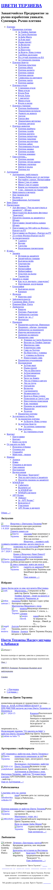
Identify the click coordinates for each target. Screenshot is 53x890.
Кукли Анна (24, 95)
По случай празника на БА (31, 57)
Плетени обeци (25, 67)
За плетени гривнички (35, 426)
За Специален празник (29, 60)
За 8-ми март (24, 39)
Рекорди (22, 309)
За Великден (24, 44)
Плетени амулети (26, 123)
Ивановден (29, 408)
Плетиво (11, 27)
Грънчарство (24, 263)
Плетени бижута (20, 62)
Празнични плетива (22, 29)
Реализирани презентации (30, 248)
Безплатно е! (24, 503)
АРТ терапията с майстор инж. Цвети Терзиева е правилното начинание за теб (24, 755)
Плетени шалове (26, 159)
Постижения (18, 470)
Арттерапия (12, 172)
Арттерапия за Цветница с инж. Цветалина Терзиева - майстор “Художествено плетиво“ (23, 774)
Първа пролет (24, 42)
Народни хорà (25, 296)
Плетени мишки (26, 149)
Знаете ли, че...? (25, 317)
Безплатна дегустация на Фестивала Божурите (30, 851)
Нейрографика (25, 271)
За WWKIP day (25, 490)
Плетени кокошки (26, 154)
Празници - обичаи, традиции (32, 327)
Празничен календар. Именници (34, 324)
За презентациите (20, 238)
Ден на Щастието (32, 370)
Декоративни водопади (29, 111)
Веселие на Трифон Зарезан (37, 342)
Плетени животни (21, 126)
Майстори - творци (21, 454)
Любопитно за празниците (31, 330)
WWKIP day (18, 482)
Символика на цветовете (30, 78)
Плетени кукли (19, 85)
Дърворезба (23, 266)
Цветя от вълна (25, 167)
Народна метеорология (29, 332)
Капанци (22, 291)
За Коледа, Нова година (29, 52)
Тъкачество (23, 276)
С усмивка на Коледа (34, 355)
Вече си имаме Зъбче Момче (28, 824)
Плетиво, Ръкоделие (28, 312)
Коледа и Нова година (34, 396)
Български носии (26, 289)
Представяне (18, 436)
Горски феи (23, 118)
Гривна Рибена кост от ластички (33, 177)
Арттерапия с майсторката (25, 174)
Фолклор (16, 294)
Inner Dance (12, 202)
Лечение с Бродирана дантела (27, 842)
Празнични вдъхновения (30, 360)
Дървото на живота (27, 113)
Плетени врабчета (26, 128)
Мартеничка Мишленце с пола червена (26, 607)
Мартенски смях (32, 345)
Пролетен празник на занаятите (33, 480)
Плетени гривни (26, 72)
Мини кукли (24, 100)
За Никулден (24, 50)
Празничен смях (26, 337)
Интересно (23, 319)
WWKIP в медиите (27, 492)
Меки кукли (24, 90)
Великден (28, 388)
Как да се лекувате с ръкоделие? (33, 281)
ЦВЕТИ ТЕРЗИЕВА (21, 5)
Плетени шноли (25, 75)
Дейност (22, 498)
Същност (22, 240)
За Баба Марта (25, 37)
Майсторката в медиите (23, 192)
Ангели (21, 116)
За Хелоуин (23, 47)
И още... (11, 251)
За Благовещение (32, 373)
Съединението (31, 391)
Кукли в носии (25, 103)
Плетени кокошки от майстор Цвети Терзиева (23, 809)
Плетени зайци (25, 144)
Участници (23, 505)
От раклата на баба (16, 444)
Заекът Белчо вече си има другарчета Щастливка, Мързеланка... (25, 589)
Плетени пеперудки (27, 136)
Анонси (16, 459)
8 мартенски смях (32, 347)
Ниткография (24, 268)
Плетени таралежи (27, 139)
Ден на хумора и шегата (35, 380)
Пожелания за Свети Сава (36, 398)
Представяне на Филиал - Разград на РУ (31, 233)
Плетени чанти (25, 80)
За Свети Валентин (27, 34)
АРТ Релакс (18, 495)
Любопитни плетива (28, 314)
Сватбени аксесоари (28, 55)
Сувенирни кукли (26, 88)
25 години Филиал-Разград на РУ (28, 235)
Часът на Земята (31, 378)
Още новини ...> (32, 577)
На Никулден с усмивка (35, 352)
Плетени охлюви (26, 151)
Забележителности (21, 299)
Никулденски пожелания (36, 401)
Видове (21, 243)
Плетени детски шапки (29, 162)
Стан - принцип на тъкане (30, 190)
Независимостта (31, 393)
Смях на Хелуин (32, 350)
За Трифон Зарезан (27, 32)
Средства (22, 246)
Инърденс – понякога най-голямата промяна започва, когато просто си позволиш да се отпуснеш (25, 544)
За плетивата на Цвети (23, 416)
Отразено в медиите (22, 464)
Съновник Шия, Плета (23, 302)
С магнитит (23, 98)
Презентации (13, 205)
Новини (11, 457)
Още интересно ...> (37, 831)
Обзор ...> (6, 513)
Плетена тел (24, 169)
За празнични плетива (29, 419)
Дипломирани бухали (28, 146)
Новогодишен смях (33, 358)
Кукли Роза (23, 93)
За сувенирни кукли (33, 431)
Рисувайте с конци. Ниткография (34, 179)
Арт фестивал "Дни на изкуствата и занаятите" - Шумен (29, 208)
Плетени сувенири (21, 106)
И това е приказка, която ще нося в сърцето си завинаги (27, 565)
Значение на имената (28, 335)
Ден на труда (30, 383)
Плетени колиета (26, 70)
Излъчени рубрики (21, 447)
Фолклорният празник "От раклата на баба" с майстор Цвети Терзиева (23, 730)
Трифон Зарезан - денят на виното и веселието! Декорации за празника (30, 598)
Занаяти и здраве (20, 279)
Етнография (18, 286)
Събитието (23, 485)
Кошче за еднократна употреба (33, 187)
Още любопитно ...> (36, 860)
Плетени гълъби (26, 131)
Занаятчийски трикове (29, 258)
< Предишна (13, 689)
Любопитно (18, 307)
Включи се (17, 197)
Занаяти (16, 253)
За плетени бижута (27, 424)
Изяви (15, 462)
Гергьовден (29, 386)
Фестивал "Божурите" (28, 475)
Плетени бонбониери (28, 108)
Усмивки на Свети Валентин (38, 340)
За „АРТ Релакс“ (26, 500)
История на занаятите (28, 256)
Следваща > (12, 692)
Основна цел (18, 449)
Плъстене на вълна (27, 274)
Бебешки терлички (27, 164)
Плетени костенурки (28, 141)
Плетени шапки (25, 83)
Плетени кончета (26, 134)
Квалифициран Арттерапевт (26, 200)
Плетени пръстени (27, 65)
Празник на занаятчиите (35, 406)
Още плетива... (19, 156)
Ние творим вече (20, 195)
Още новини (18, 467)
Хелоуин (28, 411)
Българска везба (25, 261)
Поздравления (25, 363)
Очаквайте (17, 452)
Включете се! (24, 487)
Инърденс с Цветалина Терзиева (26, 523)
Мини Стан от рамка (28, 182)
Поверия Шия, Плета (22, 304)
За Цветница (30, 375)
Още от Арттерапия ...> (12, 782)
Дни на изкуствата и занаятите (33, 477)
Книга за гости (19, 442)
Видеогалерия (19, 472)
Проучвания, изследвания (30, 284)
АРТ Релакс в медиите (29, 508)
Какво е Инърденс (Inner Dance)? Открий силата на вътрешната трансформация (27, 556)
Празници (17, 322)
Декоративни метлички (29, 121)
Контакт (11, 434)
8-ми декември (31, 403)
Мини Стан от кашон (28, 184)
